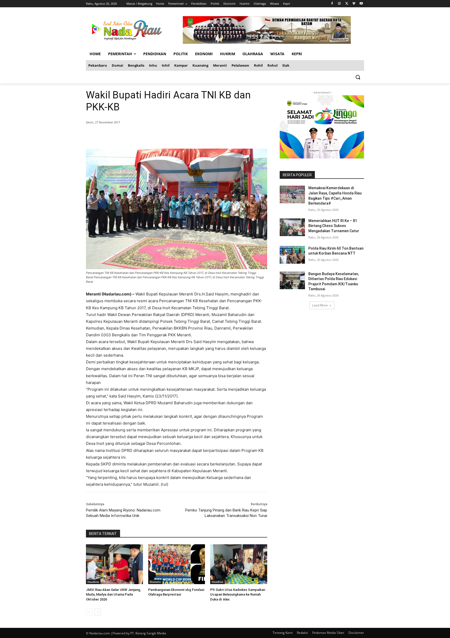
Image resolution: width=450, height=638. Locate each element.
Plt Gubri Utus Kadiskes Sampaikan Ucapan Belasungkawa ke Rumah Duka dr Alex (237, 594)
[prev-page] (89, 612)
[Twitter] (347, 4)
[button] (358, 77)
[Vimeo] (354, 4)
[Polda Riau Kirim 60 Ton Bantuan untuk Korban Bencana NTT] (292, 255)
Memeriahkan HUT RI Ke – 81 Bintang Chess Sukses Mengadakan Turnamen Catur (333, 226)
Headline (93, 582)
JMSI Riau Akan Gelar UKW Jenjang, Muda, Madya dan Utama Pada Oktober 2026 (113, 594)
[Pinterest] (149, 135)
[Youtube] (361, 4)
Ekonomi (155, 582)
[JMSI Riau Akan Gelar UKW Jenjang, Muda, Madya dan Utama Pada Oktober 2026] (114, 564)
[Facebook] (332, 4)
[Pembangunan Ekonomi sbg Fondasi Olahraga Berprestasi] (176, 564)
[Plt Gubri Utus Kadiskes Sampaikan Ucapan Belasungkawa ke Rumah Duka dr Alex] (238, 564)
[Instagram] (339, 4)
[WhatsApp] (161, 135)
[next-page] (97, 612)
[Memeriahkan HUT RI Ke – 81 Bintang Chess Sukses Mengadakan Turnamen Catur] (292, 227)
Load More (320, 305)
